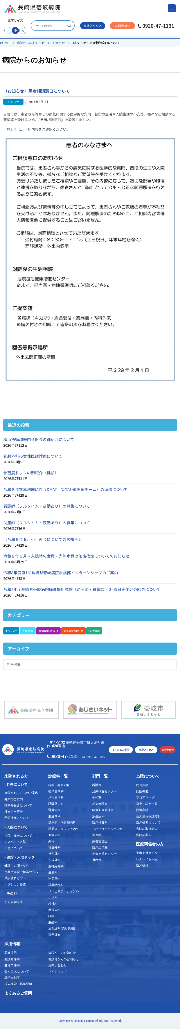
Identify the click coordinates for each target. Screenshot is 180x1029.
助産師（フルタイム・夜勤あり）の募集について (46, 522)
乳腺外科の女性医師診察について (32, 456)
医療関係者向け (48, 631)
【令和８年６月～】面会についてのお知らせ (42, 539)
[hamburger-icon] (172, 8)
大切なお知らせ (73, 631)
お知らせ (11, 631)
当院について (148, 776)
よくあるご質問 (18, 993)
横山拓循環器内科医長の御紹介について (38, 439)
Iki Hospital (87, 1020)
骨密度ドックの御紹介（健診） (31, 472)
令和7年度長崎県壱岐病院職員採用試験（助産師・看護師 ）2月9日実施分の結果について (82, 589)
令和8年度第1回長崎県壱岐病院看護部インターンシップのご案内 (60, 572)
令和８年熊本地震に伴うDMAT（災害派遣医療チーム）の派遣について (65, 489)
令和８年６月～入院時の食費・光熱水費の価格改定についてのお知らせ (66, 556)
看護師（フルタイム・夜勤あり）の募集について (46, 506)
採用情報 (94, 631)
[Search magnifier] (69, 26)
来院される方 (16, 776)
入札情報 (27, 631)
